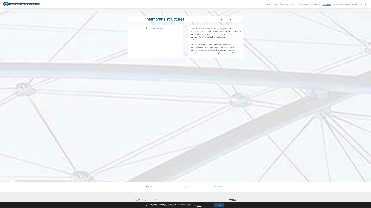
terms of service (220, 187)
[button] (365, 4)
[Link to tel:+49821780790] (221, 19)
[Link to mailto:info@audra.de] (229, 19)
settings (199, 206)
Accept (219, 205)
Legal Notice (150, 187)
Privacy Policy (185, 187)
